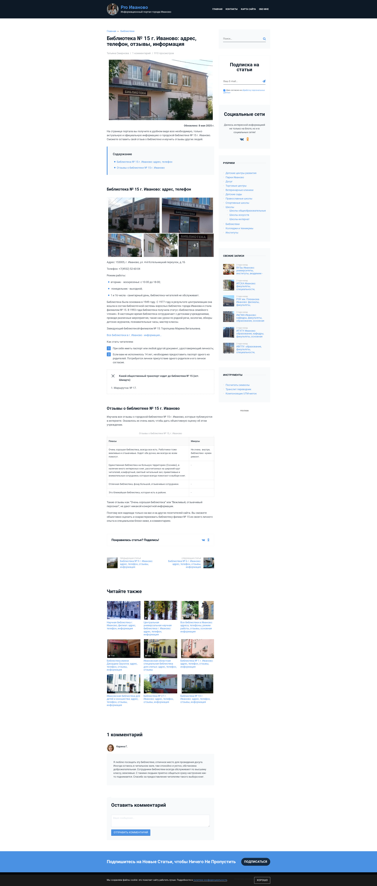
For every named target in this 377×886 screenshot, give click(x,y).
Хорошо (262, 880)
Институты (232, 232)
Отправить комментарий (131, 832)
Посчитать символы (238, 385)
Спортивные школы (237, 202)
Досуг (229, 181)
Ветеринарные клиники (239, 190)
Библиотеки (127, 31)
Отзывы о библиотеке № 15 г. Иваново (141, 167)
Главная (217, 9)
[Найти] (264, 38)
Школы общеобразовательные (247, 210)
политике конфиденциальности (210, 880)
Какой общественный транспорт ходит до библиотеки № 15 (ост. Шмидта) (159, 377)
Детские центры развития (241, 173)
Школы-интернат (239, 219)
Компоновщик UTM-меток (241, 393)
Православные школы (239, 198)
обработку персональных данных (244, 91)
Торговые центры (236, 185)
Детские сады (234, 194)
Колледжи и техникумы (239, 228)
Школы (230, 207)
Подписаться (255, 861)
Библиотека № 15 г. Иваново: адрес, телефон (144, 161)
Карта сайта (248, 9)
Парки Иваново (235, 177)
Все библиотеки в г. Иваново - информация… (134, 335)
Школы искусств (239, 215)
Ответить (208, 787)
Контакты (232, 9)
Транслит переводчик (238, 389)
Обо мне (264, 9)
